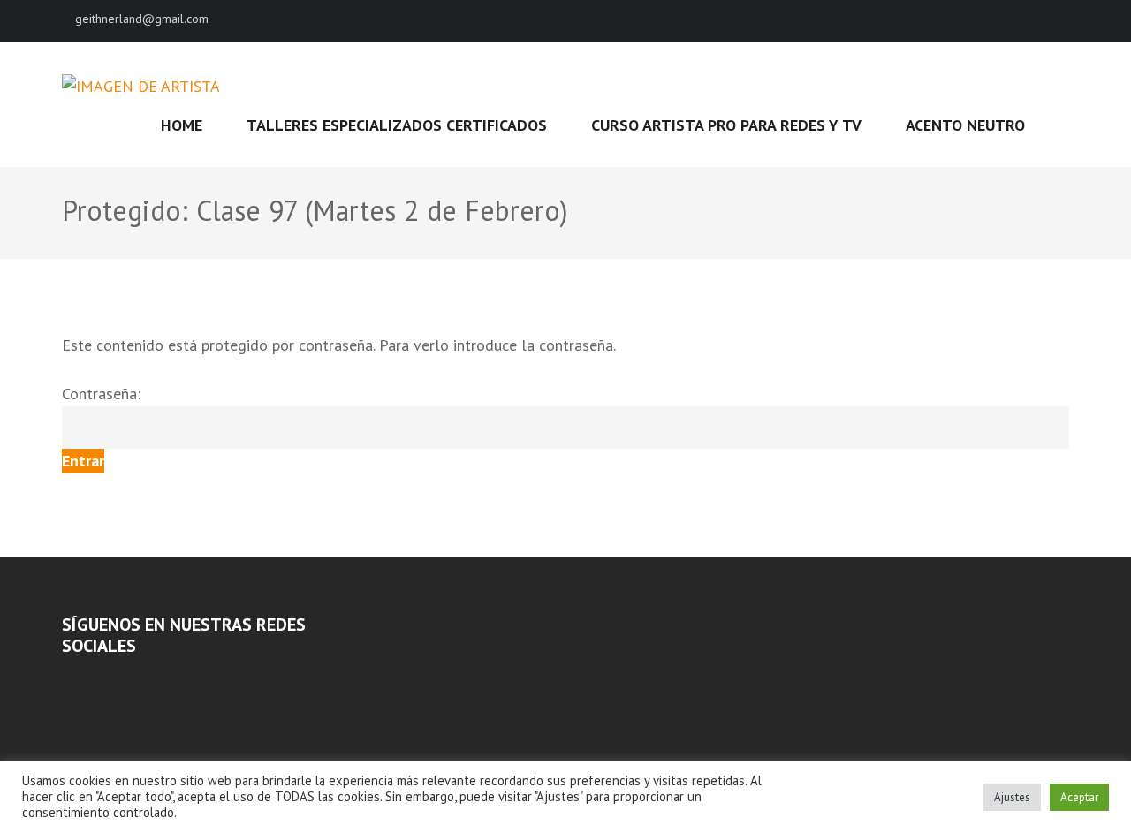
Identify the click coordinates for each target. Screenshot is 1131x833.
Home (181, 125)
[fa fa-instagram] (1063, 21)
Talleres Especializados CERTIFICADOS (397, 125)
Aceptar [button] (1079, 797)
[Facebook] (67, 679)
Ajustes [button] (1012, 797)
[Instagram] (91, 679)
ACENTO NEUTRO (965, 125)
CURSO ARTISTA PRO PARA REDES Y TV (726, 125)
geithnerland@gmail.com (142, 19)
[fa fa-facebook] (1033, 21)
